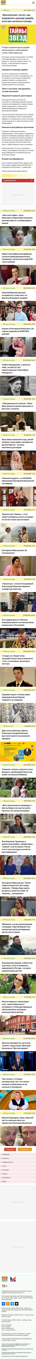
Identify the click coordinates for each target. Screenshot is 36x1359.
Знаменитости (8, 1162)
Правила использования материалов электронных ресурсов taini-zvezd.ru (16, 1353)
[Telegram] (12, 1303)
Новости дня (9, 726)
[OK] (8, 1303)
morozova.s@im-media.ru (9, 1340)
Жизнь (7, 10)
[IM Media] (13, 1279)
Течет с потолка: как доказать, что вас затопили (16, 90)
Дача (4, 1181)
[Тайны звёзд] (2, 10)
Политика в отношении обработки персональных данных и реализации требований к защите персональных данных (16, 1345)
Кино (4, 1166)
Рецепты (6, 1158)
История (6, 1170)
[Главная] (5, 1279)
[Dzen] (16, 1303)
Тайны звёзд (3, 2)
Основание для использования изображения (15, 1356)
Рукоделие (6, 1178)
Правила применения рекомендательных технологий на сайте (17, 1349)
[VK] (3, 1303)
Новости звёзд (10, 211)
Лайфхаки (6, 1154)
